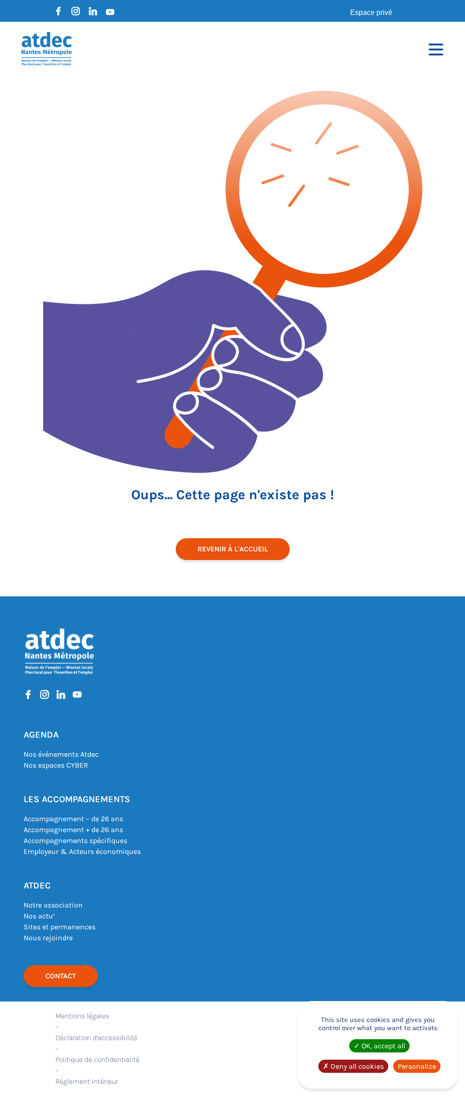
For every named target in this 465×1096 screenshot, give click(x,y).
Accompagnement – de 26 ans (73, 818)
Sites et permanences (59, 926)
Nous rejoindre (48, 937)
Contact (60, 976)
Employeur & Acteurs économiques (82, 851)
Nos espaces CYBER (56, 765)
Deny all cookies (356, 1066)
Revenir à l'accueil (233, 549)
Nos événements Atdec (61, 754)
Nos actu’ (39, 916)
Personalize (417, 1066)
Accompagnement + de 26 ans (73, 829)
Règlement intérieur (86, 1081)
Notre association (53, 905)
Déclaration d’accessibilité (96, 1037)
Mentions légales (82, 1016)
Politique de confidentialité (97, 1059)
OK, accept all (382, 1045)
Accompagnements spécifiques (75, 840)
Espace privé (371, 12)
